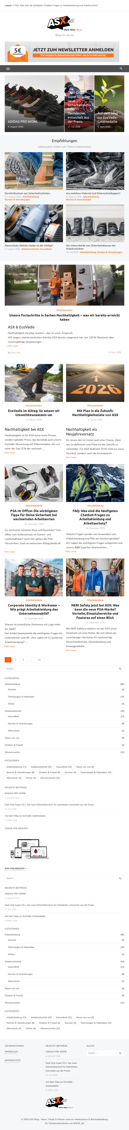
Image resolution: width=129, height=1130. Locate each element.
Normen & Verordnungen (17, 199)
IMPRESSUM (11, 1051)
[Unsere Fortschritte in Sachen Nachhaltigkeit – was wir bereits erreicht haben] (64, 285)
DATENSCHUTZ (12, 1060)
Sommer (12, 689)
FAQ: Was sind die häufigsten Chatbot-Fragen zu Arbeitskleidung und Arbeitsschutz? (95, 517)
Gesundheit (46, 249)
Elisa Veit (15, 352)
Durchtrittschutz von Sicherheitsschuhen (27, 193)
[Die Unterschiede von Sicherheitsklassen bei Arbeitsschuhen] (95, 223)
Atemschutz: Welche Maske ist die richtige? (29, 245)
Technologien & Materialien (21, 696)
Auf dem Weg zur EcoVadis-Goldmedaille (25, 815)
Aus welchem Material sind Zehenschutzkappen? (93, 193)
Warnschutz (14, 730)
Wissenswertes (64, 310)
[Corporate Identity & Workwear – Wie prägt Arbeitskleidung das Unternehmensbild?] (34, 577)
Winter (11, 703)
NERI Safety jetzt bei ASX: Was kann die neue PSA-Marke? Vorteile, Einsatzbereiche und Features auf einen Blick (95, 611)
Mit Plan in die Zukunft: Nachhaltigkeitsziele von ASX (95, 413)
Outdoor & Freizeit (14, 745)
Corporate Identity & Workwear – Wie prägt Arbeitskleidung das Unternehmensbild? (34, 609)
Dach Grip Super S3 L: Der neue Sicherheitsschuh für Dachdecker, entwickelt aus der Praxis (49, 804)
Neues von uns (12, 737)
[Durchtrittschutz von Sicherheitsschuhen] (34, 171)
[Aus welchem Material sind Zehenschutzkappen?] (95, 171)
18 (39, 660)
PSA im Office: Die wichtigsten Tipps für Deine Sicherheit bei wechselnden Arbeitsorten (57, 5)
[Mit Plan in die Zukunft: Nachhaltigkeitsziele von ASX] (95, 383)
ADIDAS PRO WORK (15, 793)
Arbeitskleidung (31, 196)
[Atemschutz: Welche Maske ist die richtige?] (34, 223)
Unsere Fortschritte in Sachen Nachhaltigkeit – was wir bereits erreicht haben (64, 317)
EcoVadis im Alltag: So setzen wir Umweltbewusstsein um (34, 413)
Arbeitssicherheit (30, 249)
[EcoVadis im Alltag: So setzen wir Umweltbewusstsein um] (34, 383)
